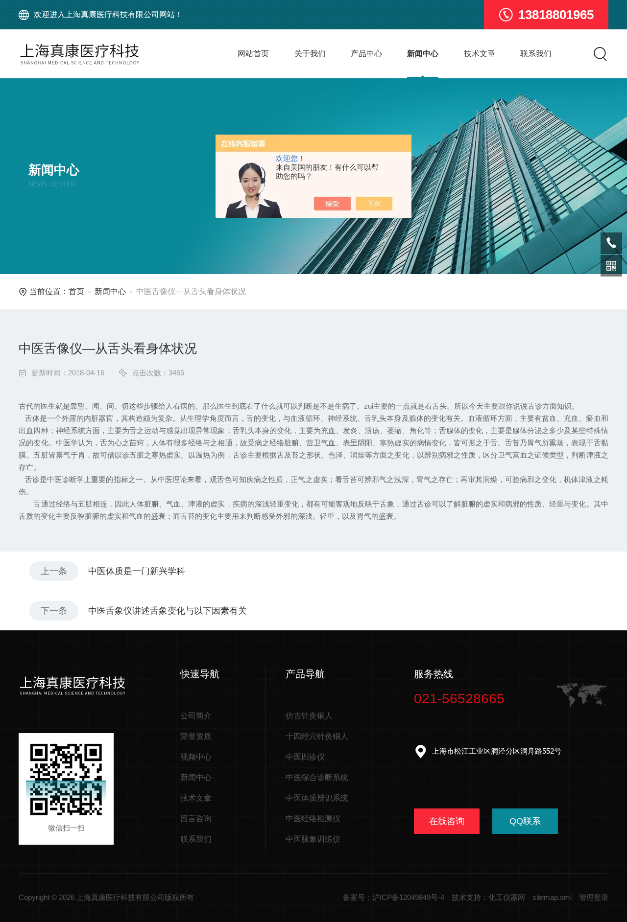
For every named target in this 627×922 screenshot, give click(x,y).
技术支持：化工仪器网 (488, 897)
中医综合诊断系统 (317, 777)
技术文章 (479, 53)
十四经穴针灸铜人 (317, 736)
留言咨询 (196, 818)
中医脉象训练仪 (313, 839)
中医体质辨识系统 (317, 798)
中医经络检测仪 (313, 818)
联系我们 (536, 53)
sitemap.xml (552, 897)
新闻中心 (422, 53)
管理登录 (593, 897)
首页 (76, 291)
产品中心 (366, 53)
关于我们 (310, 53)
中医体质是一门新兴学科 (136, 571)
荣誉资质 (196, 736)
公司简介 (196, 716)
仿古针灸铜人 (309, 716)
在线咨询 (446, 821)
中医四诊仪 (305, 757)
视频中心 (196, 757)
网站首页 (253, 53)
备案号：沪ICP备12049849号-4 (393, 897)
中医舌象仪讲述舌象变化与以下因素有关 (167, 611)
